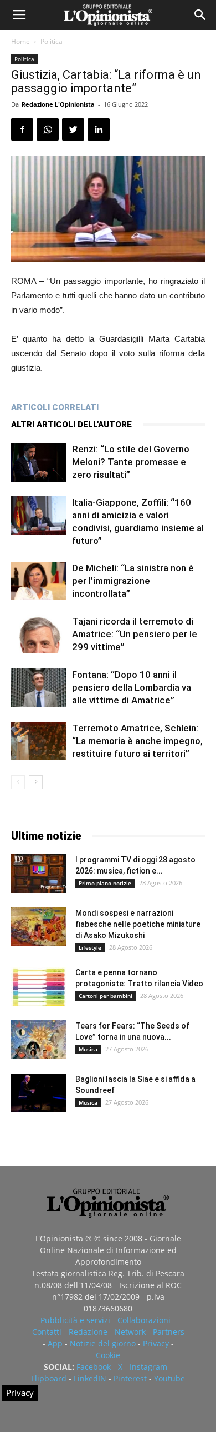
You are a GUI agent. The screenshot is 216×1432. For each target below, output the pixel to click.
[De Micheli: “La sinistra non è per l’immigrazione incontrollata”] (38, 581)
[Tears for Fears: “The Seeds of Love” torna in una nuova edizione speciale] (38, 1039)
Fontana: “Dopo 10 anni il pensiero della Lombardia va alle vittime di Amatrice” (131, 687)
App (55, 1343)
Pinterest (130, 1378)
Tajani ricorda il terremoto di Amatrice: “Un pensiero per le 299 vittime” (134, 634)
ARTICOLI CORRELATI (55, 407)
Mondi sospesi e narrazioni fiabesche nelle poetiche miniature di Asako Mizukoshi (137, 924)
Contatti (46, 1331)
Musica (88, 1049)
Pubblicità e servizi (75, 1320)
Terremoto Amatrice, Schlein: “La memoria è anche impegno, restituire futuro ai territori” (137, 740)
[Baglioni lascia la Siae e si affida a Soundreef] (38, 1093)
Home (20, 41)
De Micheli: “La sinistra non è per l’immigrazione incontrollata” (133, 580)
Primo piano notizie (105, 883)
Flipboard (48, 1378)
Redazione (88, 1331)
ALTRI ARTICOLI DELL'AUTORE (71, 425)
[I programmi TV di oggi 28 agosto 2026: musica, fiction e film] (38, 873)
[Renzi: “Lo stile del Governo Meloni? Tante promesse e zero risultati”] (38, 462)
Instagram (148, 1366)
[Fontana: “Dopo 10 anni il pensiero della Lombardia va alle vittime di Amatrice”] (38, 687)
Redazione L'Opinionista (58, 104)
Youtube (169, 1378)
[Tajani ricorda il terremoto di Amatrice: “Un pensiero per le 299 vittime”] (38, 634)
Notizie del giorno (103, 1343)
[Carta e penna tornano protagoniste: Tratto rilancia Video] (38, 986)
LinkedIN (90, 1378)
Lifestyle (90, 947)
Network (130, 1331)
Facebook (93, 1366)
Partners (168, 1331)
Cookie (108, 1355)
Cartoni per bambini (105, 996)
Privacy (156, 1343)
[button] (200, 15)
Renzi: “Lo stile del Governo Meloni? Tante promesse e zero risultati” (130, 461)
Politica (51, 41)
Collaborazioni (144, 1320)
